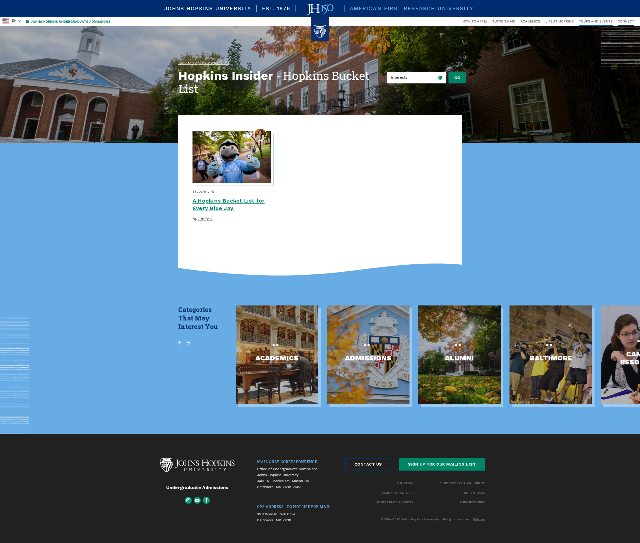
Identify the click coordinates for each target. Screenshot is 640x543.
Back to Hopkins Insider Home (204, 63)
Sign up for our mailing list (442, 464)
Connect (626, 21)
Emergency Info (472, 502)
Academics (530, 21)
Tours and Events (596, 21)
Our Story (405, 483)
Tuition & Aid (504, 21)
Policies (479, 519)
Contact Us (368, 464)
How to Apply (474, 21)
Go (457, 77)
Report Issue (474, 493)
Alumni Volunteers (398, 493)
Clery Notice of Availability (462, 483)
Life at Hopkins (559, 21)
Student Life (203, 191)
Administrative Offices (395, 502)
